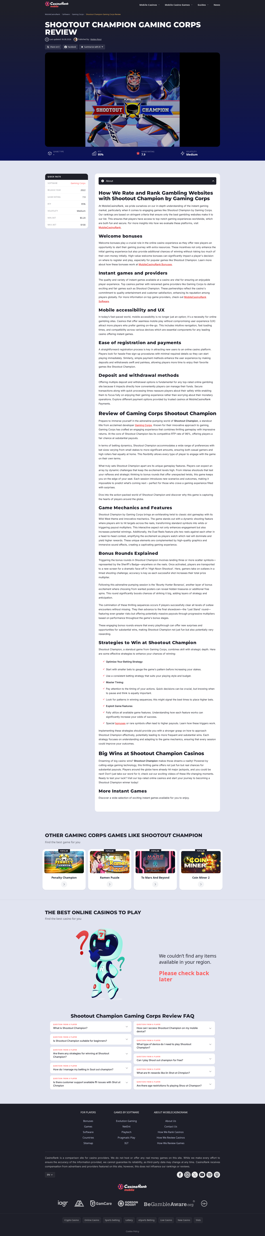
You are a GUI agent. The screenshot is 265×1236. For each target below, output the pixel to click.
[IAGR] (63, 1203)
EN (48, 1174)
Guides (202, 4)
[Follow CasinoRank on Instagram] (187, 1175)
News (217, 4)
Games (88, 1126)
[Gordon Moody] (128, 1203)
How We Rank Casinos (171, 1132)
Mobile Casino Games (177, 4)
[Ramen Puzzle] (109, 869)
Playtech (126, 1132)
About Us (170, 1121)
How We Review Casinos (171, 1137)
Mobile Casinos (148, 4)
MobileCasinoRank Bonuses (155, 264)
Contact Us (170, 1126)
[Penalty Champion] (64, 869)
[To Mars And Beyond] (155, 869)
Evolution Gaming (126, 1121)
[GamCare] (101, 1203)
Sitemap (88, 1143)
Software (88, 1132)
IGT (126, 1143)
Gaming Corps (78, 183)
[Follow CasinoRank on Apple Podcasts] (217, 1175)
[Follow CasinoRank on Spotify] (209, 1175)
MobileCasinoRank (110, 227)
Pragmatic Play (126, 1137)
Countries (88, 1137)
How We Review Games (170, 1143)
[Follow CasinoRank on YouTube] (202, 1175)
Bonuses (88, 1121)
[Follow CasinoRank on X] (195, 1175)
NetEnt (126, 1126)
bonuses (120, 723)
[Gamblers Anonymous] (79, 1203)
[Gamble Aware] (169, 1203)
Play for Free (132, 99)
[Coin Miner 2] (200, 869)
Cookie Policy (132, 1231)
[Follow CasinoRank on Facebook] (180, 1175)
